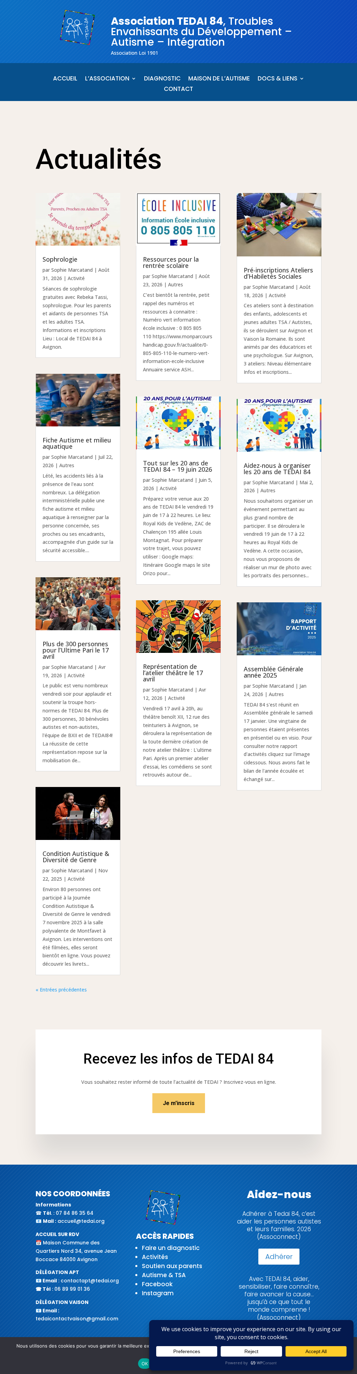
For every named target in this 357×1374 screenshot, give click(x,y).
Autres (66, 465)
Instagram (158, 1293)
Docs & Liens (277, 79)
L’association (107, 79)
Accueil (65, 79)
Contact (178, 89)
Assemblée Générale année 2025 (273, 672)
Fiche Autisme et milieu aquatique (77, 443)
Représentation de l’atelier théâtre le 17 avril (173, 672)
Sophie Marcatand (72, 270)
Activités (155, 1257)
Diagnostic (162, 79)
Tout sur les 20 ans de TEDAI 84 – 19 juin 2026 (177, 466)
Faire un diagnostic (171, 1248)
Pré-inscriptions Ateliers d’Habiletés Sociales (278, 273)
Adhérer (279, 1256)
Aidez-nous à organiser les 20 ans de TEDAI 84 (277, 468)
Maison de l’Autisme (219, 79)
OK (145, 1363)
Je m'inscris (179, 1103)
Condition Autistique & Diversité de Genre (76, 856)
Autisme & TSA (164, 1275)
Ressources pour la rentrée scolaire (171, 262)
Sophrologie (60, 259)
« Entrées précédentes (61, 989)
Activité (76, 278)
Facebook (157, 1284)
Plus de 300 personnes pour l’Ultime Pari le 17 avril (76, 650)
